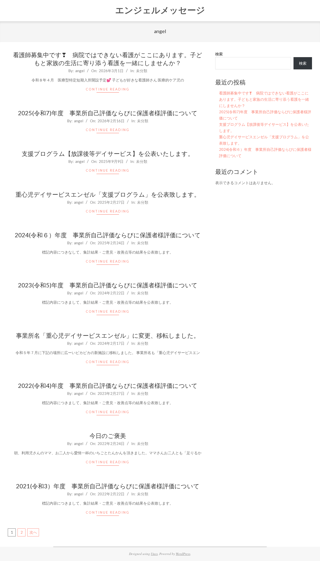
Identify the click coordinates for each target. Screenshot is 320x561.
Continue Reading (108, 89)
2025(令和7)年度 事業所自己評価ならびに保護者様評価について (108, 113)
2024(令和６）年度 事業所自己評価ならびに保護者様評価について (108, 235)
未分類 (141, 70)
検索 (219, 54)
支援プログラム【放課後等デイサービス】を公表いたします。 (108, 153)
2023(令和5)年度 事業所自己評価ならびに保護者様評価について (108, 285)
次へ (33, 532)
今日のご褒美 (108, 435)
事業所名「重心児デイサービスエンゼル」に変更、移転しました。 (108, 335)
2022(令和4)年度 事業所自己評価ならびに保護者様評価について (108, 385)
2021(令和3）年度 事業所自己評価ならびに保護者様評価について (108, 486)
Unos (154, 553)
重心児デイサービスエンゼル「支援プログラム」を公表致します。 (108, 194)
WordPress (183, 553)
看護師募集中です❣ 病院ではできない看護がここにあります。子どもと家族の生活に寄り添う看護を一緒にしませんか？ (264, 99)
